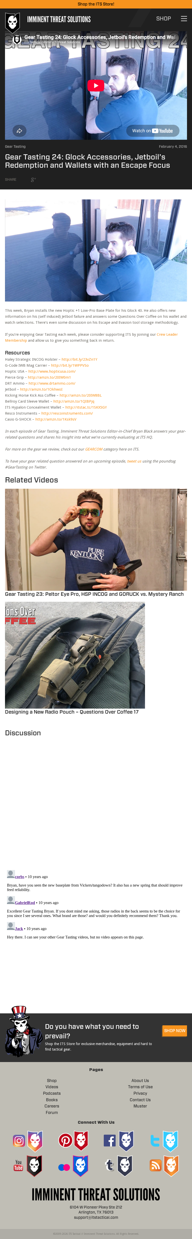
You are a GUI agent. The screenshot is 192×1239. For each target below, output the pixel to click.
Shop (52, 1081)
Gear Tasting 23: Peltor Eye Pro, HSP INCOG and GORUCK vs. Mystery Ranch (94, 594)
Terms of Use (140, 1087)
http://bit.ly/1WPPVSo (70, 365)
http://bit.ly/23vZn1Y (79, 359)
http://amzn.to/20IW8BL (81, 395)
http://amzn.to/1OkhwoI (41, 389)
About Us (140, 1081)
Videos (52, 1087)
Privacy (140, 1093)
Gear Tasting (15, 147)
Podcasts (52, 1093)
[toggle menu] (184, 18)
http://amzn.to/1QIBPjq (73, 401)
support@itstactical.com (96, 1218)
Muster (140, 1106)
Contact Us (140, 1100)
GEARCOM (93, 449)
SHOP (163, 18)
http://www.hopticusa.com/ (52, 371)
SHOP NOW (175, 1031)
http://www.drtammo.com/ (52, 383)
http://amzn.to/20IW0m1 (49, 377)
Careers (51, 1106)
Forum (52, 1113)
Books (52, 1100)
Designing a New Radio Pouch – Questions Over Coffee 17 (72, 712)
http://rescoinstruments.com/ (67, 413)
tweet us (134, 461)
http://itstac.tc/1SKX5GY (86, 407)
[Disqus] (96, 801)
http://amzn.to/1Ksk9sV (55, 419)
